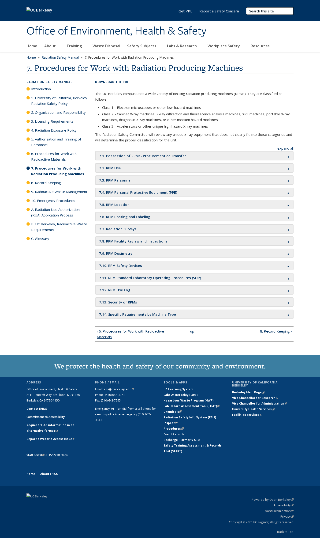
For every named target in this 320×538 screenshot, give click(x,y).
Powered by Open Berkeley (273, 499)
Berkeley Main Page (248, 392)
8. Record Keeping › (276, 331)
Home (31, 46)
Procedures (174, 429)
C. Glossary (40, 238)
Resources (261, 46)
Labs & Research (182, 46)
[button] (142, 155)
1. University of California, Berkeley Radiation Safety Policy (59, 100)
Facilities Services (247, 415)
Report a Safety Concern (219, 11)
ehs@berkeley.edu (119, 389)
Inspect (171, 423)
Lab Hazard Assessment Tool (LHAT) (192, 406)
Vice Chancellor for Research (255, 398)
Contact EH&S (36, 409)
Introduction (41, 89)
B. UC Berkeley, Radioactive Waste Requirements (59, 227)
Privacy (287, 516)
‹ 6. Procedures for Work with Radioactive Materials (130, 334)
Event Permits (174, 434)
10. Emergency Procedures (53, 200)
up (192, 331)
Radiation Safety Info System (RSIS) (190, 417)
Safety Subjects (142, 46)
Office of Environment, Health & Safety (116, 31)
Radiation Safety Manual (60, 57)
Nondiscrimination (279, 511)
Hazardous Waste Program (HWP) (188, 400)
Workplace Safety (224, 46)
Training (75, 46)
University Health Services (253, 409)
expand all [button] (285, 148)
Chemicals (173, 412)
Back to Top (285, 532)
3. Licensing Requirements (52, 121)
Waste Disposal (106, 46)
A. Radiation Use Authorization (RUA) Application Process (55, 212)
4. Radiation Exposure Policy (54, 130)
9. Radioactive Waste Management (59, 191)
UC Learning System (178, 389)
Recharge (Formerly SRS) (182, 440)
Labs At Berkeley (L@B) (180, 395)
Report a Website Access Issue (50, 439)
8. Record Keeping (46, 182)
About (50, 46)
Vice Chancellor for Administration (259, 403)
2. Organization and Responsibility (58, 112)
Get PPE (185, 11)
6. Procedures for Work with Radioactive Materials (54, 156)
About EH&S (49, 474)
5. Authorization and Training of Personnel (56, 142)
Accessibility (284, 505)
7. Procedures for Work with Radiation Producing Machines (57, 171)
